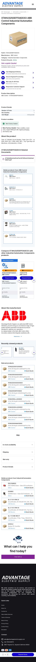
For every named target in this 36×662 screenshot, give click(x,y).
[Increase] (8, 654)
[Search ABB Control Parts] (13, 320)
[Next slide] (33, 280)
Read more (17, 336)
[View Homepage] (12, 4)
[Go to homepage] (18, 579)
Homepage (7, 11)
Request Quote (23, 654)
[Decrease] (3, 654)
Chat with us (18, 557)
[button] (18, 72)
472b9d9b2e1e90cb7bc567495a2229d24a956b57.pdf (19, 159)
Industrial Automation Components (10, 13)
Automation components (19, 12)
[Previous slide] (19, 280)
